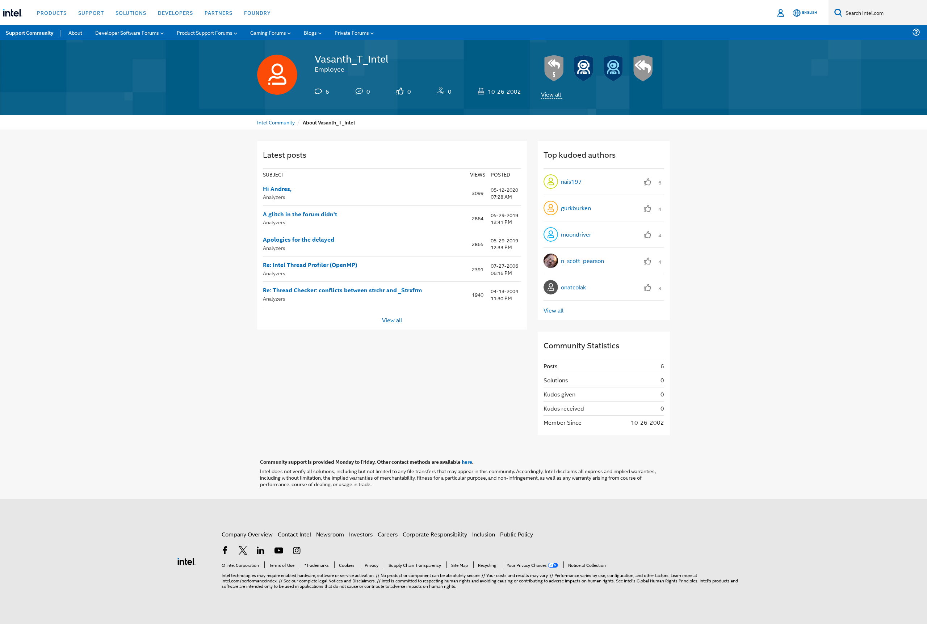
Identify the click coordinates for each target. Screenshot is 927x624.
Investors (361, 534)
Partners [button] (218, 12)
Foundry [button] (257, 12)
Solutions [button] (131, 12)
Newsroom (330, 534)
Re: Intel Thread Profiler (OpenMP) (310, 265)
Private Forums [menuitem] (352, 32)
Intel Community (276, 122)
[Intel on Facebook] (225, 551)
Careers (388, 534)
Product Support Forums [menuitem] (204, 32)
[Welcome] (613, 68)
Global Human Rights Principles (667, 580)
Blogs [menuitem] (310, 32)
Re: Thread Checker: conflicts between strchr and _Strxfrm (342, 290)
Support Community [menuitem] (29, 33)
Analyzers (274, 196)
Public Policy (516, 534)
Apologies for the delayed (298, 239)
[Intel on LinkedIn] (261, 551)
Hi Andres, (277, 189)
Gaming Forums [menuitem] (268, 32)
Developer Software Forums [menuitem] (127, 32)
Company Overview (247, 534)
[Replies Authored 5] (554, 68)
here (467, 462)
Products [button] (52, 12)
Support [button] (91, 12)
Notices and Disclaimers (351, 580)
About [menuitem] (75, 32)
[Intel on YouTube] (279, 551)
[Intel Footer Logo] (186, 560)
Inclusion (483, 534)
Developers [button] (175, 12)
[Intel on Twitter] (243, 551)
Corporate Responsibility (435, 534)
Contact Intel (294, 534)
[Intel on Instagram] (296, 551)
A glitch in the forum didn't (300, 214)
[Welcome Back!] (584, 68)
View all (551, 94)
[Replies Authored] (643, 68)
